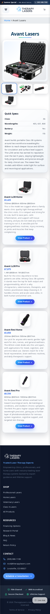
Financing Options (11, 526)
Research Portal (10, 530)
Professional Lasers (12, 492)
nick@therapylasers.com (18, 563)
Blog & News (9, 535)
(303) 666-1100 (42, 2)
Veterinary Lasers (11, 502)
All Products (9, 511)
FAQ (5, 540)
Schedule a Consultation (17, 576)
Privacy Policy (34, 610)
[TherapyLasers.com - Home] (25, 9)
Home (7, 20)
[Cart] (44, 10)
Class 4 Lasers (9, 507)
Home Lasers (9, 497)
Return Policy (9, 545)
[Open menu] (6, 9)
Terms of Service (16, 610)
